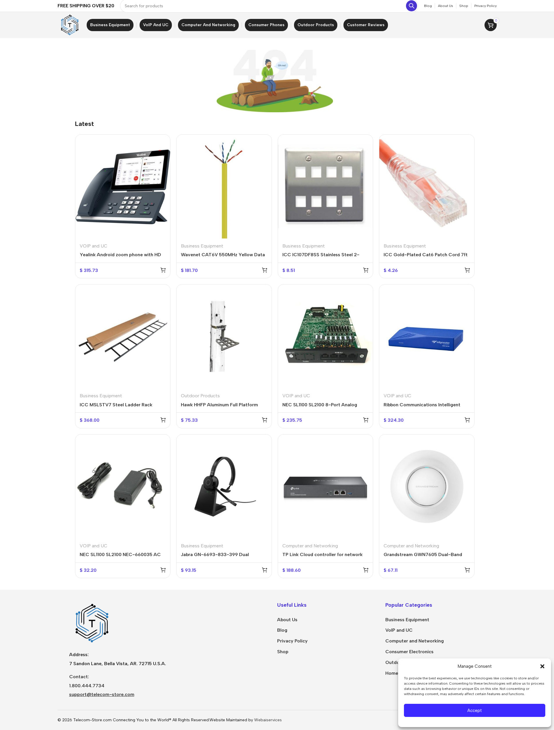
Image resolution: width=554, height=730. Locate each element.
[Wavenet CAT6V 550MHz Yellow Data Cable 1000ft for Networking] (224, 186)
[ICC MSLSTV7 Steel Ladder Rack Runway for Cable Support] (122, 336)
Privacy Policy (292, 641)
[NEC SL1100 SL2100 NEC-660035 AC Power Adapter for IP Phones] (122, 486)
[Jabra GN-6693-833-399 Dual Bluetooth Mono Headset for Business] (224, 486)
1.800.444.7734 (86, 685)
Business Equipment (202, 246)
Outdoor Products (200, 395)
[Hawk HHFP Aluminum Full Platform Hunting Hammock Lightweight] (224, 336)
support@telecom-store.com (101, 694)
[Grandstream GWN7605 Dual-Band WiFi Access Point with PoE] (426, 486)
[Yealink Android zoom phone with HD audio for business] (122, 186)
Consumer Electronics (409, 651)
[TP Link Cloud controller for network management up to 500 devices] (325, 486)
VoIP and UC (399, 630)
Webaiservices (268, 719)
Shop (282, 651)
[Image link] (91, 623)
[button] (542, 666)
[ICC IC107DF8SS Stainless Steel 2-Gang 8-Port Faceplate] (325, 186)
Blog (282, 630)
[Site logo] (69, 24)
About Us (287, 619)
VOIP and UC (93, 246)
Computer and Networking (310, 546)
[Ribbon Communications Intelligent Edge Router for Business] (426, 336)
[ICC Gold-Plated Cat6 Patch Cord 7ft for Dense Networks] (426, 186)
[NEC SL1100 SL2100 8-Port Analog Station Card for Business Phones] (325, 336)
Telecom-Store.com (92, 719)
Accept (474, 710)
